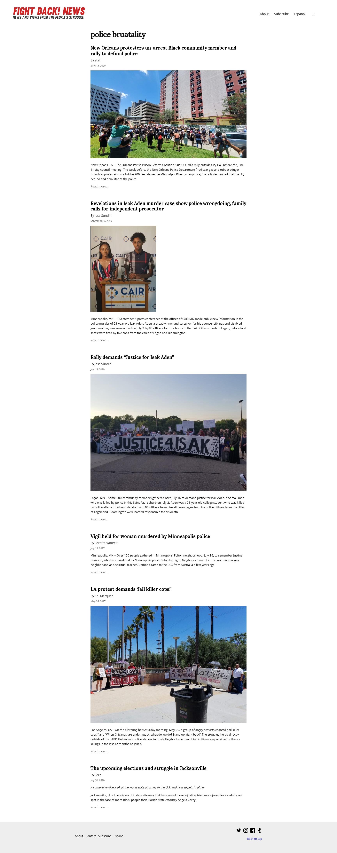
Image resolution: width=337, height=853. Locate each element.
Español (300, 14)
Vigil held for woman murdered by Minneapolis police (150, 536)
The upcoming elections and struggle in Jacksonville (148, 768)
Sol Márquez (104, 596)
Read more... (99, 186)
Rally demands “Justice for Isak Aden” (132, 357)
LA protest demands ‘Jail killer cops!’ (130, 589)
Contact (91, 836)
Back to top (254, 839)
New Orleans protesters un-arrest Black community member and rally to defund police (163, 51)
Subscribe (281, 14)
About (264, 14)
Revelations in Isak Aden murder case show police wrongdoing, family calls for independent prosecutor (168, 206)
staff (98, 60)
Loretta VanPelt (106, 543)
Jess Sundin (103, 215)
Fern (98, 775)
